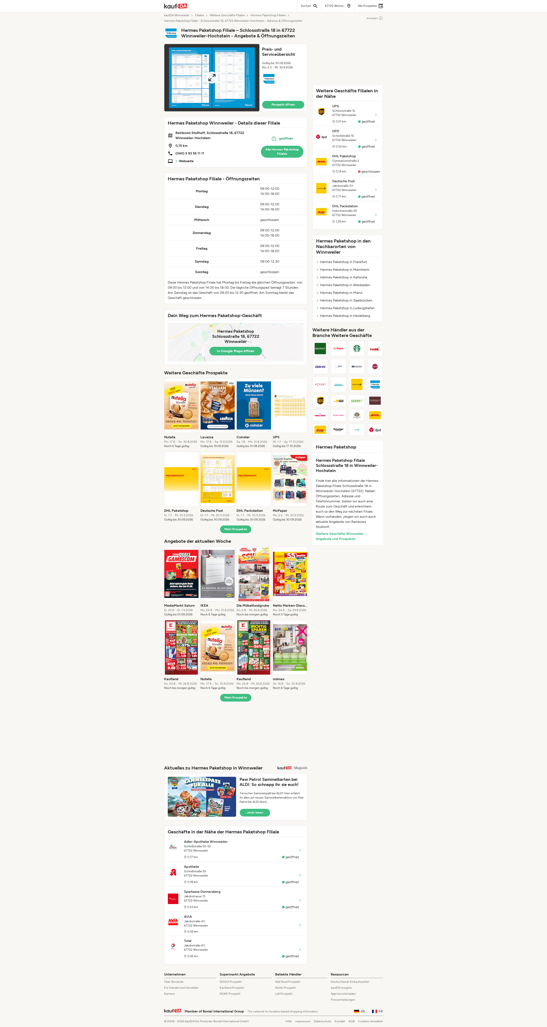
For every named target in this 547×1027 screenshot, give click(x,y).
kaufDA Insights (341, 988)
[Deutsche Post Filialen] (357, 384)
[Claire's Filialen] (320, 366)
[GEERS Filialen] (357, 401)
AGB (351, 1021)
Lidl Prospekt (283, 994)
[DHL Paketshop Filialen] (375, 415)
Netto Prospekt (285, 988)
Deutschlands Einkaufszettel (350, 982)
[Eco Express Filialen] (339, 384)
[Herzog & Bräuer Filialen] (339, 415)
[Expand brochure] (211, 77)
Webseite (186, 161)
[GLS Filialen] (339, 401)
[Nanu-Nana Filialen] (320, 415)
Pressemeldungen (343, 1000)
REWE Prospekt (230, 994)
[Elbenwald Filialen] (375, 401)
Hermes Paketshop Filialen (268, 15)
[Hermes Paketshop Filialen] (375, 384)
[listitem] (181, 413)
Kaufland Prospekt (232, 988)
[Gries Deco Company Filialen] (320, 348)
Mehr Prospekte (235, 529)
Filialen (199, 15)
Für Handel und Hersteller (181, 988)
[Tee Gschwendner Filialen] (357, 366)
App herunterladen (343, 994)
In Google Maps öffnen (235, 351)
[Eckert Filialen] (320, 384)
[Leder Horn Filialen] (375, 366)
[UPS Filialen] (320, 401)
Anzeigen (372, 18)
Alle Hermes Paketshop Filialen (282, 152)
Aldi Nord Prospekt (287, 982)
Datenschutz (322, 1021)
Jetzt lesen (255, 812)
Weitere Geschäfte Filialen (227, 15)
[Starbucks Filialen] (357, 348)
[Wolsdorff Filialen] (357, 415)
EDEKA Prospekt (231, 982)
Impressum (302, 1021)
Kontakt (340, 1021)
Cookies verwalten (370, 1021)
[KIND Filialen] (339, 366)
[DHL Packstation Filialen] (320, 430)
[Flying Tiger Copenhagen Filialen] (339, 430)
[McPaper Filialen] (339, 348)
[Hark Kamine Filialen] (375, 348)
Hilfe (288, 1021)
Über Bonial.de (174, 982)
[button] (235, 78)
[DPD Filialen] (375, 430)
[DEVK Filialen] (357, 430)
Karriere (169, 994)
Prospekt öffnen (283, 104)
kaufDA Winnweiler (177, 15)
